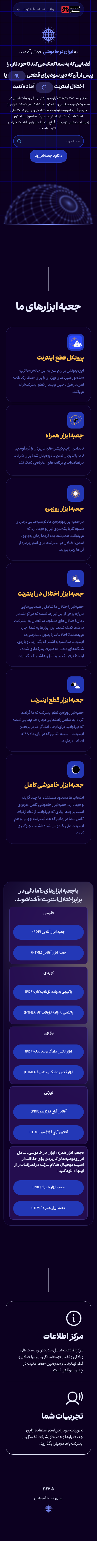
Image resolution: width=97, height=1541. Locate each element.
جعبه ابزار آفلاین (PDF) (48, 932)
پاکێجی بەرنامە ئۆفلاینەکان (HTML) (48, 1013)
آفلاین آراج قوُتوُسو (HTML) (48, 1132)
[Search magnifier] (19, 141)
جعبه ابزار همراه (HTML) (48, 1208)
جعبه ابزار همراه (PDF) (48, 1187)
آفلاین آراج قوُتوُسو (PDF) (49, 1112)
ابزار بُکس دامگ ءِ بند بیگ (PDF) (48, 1052)
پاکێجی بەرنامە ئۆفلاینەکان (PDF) (48, 992)
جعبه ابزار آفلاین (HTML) (48, 953)
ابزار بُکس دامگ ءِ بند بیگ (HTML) (48, 1073)
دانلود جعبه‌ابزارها (49, 156)
